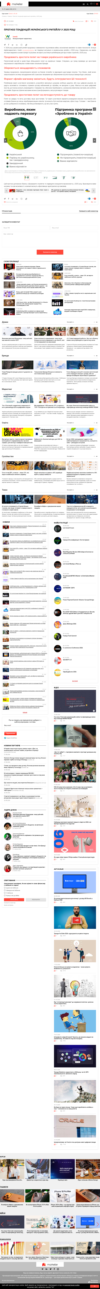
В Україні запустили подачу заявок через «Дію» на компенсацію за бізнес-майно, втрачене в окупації (21, 749)
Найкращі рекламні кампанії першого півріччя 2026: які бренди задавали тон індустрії (72, 822)
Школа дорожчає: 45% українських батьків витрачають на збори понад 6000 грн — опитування (27, 624)
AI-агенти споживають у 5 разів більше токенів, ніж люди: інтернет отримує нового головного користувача (80, 268)
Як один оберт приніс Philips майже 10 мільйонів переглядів (74, 857)
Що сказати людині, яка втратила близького (19, 783)
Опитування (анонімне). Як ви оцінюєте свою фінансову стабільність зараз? (24, 884)
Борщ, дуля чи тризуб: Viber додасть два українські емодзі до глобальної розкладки (30, 292)
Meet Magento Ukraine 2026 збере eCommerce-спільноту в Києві (78, 552)
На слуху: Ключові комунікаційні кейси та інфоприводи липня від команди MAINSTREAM (74, 717)
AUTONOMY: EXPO (69, 588)
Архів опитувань (8, 905)
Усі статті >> (70, 322)
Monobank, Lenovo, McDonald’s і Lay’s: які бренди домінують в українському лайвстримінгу (27, 676)
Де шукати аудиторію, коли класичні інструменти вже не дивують (62, 1231)
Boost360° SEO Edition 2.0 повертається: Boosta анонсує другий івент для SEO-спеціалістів (79, 612)
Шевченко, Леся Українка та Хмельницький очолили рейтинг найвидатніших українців (77, 283)
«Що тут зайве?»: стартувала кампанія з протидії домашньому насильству (27, 631)
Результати (36, 899)
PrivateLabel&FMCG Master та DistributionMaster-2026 (79, 576)
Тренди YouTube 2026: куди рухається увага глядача (71, 933)
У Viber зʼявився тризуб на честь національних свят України (26, 578)
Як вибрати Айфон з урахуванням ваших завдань (12, 1205)
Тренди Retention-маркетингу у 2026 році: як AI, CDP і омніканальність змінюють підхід (71, 1072)
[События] (94, 4)
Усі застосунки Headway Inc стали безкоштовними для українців (28, 593)
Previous (5, 140)
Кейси (2, 1213)
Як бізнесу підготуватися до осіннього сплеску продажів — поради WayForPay (26, 639)
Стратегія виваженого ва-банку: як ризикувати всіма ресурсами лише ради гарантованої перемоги (22, 797)
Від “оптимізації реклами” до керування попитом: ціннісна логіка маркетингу (73, 1002)
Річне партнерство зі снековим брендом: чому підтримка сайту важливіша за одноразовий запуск (37, 1231)
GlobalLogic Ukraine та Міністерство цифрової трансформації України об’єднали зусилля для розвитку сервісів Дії (26, 706)
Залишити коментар (50, 252)
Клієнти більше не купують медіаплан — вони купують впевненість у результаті (72, 967)
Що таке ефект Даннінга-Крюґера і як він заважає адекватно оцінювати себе (37, 1258)
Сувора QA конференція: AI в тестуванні (76, 540)
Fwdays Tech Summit (69, 636)
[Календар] (91, 4)
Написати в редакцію (12, 202)
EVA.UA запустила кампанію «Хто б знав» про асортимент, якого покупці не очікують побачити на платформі (73, 787)
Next (94, 140)
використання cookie (71, 1285)
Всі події (75, 681)
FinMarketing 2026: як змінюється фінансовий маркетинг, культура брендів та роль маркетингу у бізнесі (31, 312)
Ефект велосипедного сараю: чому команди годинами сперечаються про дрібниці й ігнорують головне (62, 1258)
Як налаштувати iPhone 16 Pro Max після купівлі (37, 1205)
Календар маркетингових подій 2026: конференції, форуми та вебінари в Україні (79, 310)
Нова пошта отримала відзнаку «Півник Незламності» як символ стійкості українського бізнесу (31, 268)
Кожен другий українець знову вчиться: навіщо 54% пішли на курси (27, 661)
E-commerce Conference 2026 (73, 648)
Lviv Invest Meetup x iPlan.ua (72, 564)
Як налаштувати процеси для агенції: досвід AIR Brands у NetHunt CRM (73, 899)
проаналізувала (28, 50)
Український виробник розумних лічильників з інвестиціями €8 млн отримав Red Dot (27, 691)
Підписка (97, 4)
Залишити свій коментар (88, 211)
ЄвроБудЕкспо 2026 (69, 672)
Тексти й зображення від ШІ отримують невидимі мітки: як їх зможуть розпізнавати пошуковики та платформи (26, 669)
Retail (76, 21)
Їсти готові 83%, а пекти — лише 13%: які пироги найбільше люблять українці (78, 276)
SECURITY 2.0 (67, 660)
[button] (97, 322)
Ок (94, 1286)
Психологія (5, 1239)
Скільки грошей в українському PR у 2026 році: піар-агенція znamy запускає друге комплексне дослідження (28, 646)
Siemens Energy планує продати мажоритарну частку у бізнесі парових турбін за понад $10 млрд (25, 759)
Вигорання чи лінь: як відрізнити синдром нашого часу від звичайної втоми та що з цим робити (12, 1258)
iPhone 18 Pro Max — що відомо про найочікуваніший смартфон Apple (63, 1205)
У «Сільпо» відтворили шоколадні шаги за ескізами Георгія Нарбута (26, 684)
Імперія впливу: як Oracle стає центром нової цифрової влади (75, 1142)
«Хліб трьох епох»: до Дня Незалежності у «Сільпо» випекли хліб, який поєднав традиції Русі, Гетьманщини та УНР (32, 303)
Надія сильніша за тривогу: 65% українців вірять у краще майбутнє (28, 616)
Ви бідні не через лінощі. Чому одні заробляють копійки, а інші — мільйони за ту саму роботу (73, 1108)
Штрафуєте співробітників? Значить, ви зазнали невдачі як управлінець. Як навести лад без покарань (73, 1037)
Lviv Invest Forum (68, 528)
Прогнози (80, 21)
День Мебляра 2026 (69, 624)
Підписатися (10, 733)
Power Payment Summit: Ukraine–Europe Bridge (78, 600)
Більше (25, 712)
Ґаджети (4, 1187)
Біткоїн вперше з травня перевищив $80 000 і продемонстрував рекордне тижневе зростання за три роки (24, 774)
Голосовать (14, 899)
